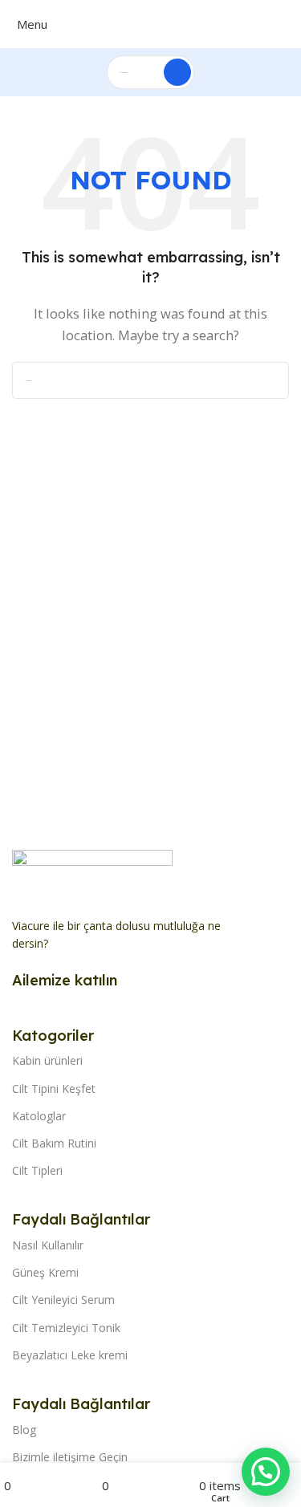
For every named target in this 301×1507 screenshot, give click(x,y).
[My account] (292, 24)
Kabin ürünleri (47, 1060)
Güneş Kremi (45, 1272)
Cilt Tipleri (37, 1170)
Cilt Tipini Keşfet (54, 1088)
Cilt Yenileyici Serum (63, 1299)
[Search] (177, 72)
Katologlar (39, 1115)
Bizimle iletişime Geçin (70, 1456)
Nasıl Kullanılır (47, 1245)
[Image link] (92, 874)
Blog (24, 1429)
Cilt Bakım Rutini (54, 1143)
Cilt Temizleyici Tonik (66, 1327)
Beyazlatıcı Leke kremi (70, 1355)
